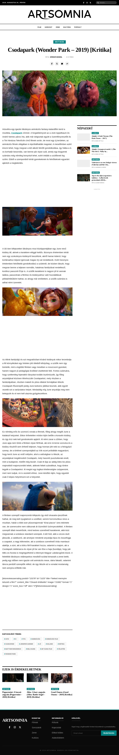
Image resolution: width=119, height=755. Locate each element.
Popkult (78, 27)
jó (40, 644)
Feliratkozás (108, 733)
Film (39, 27)
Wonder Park (10, 654)
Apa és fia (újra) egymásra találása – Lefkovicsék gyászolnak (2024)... (102, 178)
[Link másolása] (67, 64)
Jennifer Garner (26, 644)
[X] (57, 64)
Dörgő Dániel (56, 57)
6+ (16, 639)
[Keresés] (98, 2)
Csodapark (16, 133)
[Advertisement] (37, 186)
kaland (50, 644)
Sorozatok (36, 727)
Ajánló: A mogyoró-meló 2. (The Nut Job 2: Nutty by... (104, 150)
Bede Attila (99, 141)
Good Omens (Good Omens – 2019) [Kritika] (61, 693)
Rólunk (55, 722)
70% (24, 639)
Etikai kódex (57, 733)
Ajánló (95, 133)
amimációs (36, 639)
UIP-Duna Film (46, 649)
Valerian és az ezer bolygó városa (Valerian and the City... (104, 164)
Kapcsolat (56, 727)
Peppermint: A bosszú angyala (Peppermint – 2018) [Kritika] (12, 694)
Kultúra (67, 27)
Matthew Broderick (13, 649)
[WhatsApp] (62, 64)
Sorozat (48, 27)
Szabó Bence (99, 182)
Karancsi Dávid (100, 167)
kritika (61, 644)
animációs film (52, 639)
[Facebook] (52, 64)
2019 (7, 639)
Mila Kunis (31, 649)
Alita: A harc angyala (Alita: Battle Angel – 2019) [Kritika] (36, 694)
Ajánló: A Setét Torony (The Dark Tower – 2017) (102, 137)
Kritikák (59, 42)
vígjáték (61, 649)
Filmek (35, 722)
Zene (58, 27)
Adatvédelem (58, 738)
